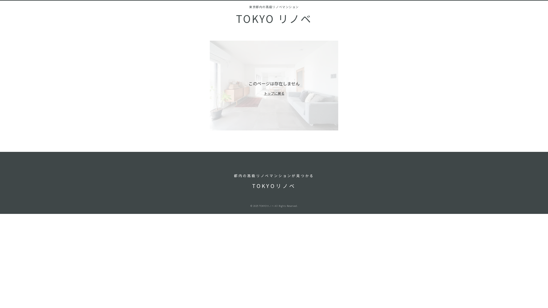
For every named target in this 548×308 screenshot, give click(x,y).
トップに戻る (274, 93)
